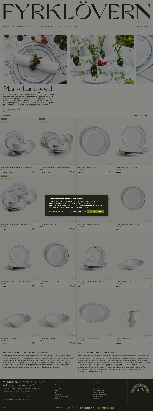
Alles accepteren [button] (95, 211)
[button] (56, 212)
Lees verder (87, 207)
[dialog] (76, 205)
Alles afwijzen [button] (77, 211)
